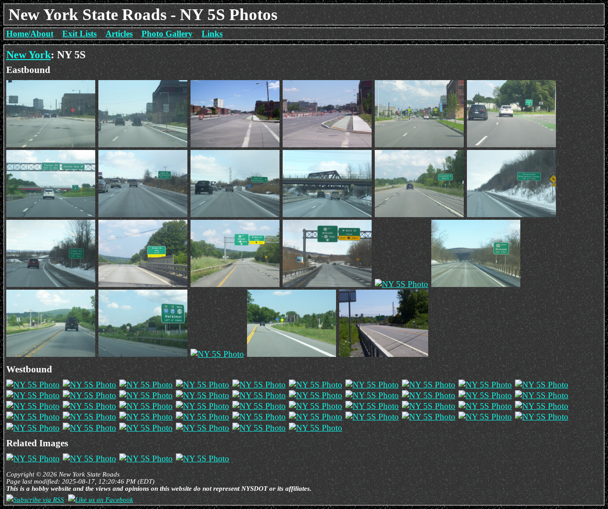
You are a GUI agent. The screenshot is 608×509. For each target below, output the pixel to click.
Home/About (29, 33)
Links (212, 33)
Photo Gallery (167, 33)
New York (28, 54)
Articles (119, 33)
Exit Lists (79, 33)
